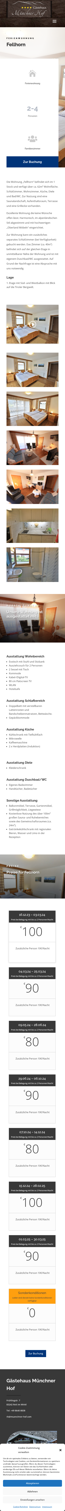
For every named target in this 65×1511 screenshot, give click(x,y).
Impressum (47, 1506)
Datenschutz (35, 1506)
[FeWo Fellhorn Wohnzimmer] (32, 447)
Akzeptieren (32, 1483)
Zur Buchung (32, 162)
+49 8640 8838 (18, 1410)
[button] (60, 1450)
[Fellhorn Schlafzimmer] (32, 370)
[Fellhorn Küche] (32, 525)
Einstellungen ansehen (32, 1499)
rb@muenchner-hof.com (18, 1416)
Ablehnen (32, 1491)
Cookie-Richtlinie (20, 1506)
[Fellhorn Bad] (32, 564)
